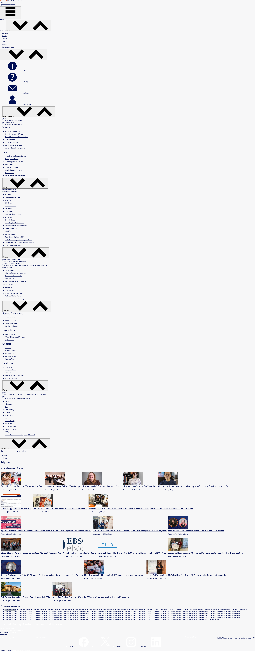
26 (130, 612)
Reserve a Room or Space (12, 197)
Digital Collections (10, 334)
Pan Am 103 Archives (11, 321)
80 (219, 618)
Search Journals (9, 353)
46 (189, 614)
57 (115, 616)
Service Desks (9, 164)
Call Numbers (9, 211)
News (6, 418)
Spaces (5, 187)
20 (41, 612)
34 (11, 614)
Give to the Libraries (11, 429)
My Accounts (26, 104)
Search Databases (10, 356)
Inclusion (7, 412)
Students (5, 33)
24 (100, 612)
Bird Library (8, 217)
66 (11, 618)
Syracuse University (8, 47)
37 (55, 614)
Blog (6, 407)
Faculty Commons (10, 206)
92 (160, 620)
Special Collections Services (13, 145)
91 (145, 620)
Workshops (8, 288)
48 (219, 614)
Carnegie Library (10, 220)
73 (115, 618)
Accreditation (243, 638)
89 (115, 620)
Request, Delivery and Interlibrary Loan (16, 137)
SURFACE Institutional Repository (15, 337)
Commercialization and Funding (14, 299)
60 (160, 616)
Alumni (4, 39)
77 (174, 618)
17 (241, 610)
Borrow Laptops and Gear (13, 131)
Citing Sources (9, 290)
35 (26, 614)
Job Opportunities (10, 426)
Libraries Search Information (13, 170)
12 (167, 610)
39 (85, 614)
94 (189, 620)
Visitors (4, 41)
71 (85, 618)
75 (145, 618)
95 (204, 620)
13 (182, 610)
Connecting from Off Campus (14, 162)
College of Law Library (11, 228)
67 (26, 618)
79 (204, 618)
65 (234, 616)
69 (55, 618)
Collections (6, 310)
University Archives (11, 323)
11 (152, 610)
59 (145, 616)
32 (219, 612)
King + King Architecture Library (14, 223)
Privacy (224, 638)
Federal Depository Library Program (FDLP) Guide (20, 435)
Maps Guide (8, 373)
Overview (8, 348)
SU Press (7, 432)
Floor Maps (8, 209)
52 (41, 616)
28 (160, 612)
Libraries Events (9, 421)
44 (160, 614)
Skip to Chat (10, 1)
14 (196, 610)
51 (26, 616)
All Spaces (8, 195)
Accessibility (230, 638)
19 (26, 612)
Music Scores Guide (11, 378)
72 (100, 618)
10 (137, 610)
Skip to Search (3, 1)
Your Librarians (9, 173)
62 (189, 616)
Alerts (24, 70)
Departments (9, 415)
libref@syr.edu (3, 634)
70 (70, 618)
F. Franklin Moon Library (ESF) (14, 245)
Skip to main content (18, 1)
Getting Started (9, 270)
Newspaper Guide (10, 370)
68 (41, 618)
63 (204, 616)
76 (160, 618)
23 (85, 612)
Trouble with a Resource (12, 167)
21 (55, 612)
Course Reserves (10, 140)
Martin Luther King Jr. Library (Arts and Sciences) (19, 243)
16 (226, 610)
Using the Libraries (8, 116)
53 (55, 616)
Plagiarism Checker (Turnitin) (13, 296)
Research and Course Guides (13, 276)
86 (70, 620)
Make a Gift (251, 638)
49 (234, 614)
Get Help (25, 82)
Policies (7, 401)
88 (100, 620)
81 (234, 618)
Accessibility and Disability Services (15, 156)
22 (70, 612)
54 (70, 616)
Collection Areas (10, 318)
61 (174, 616)
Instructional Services (11, 142)
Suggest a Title (9, 359)
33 (234, 612)
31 (204, 612)
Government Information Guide (14, 376)
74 (130, 618)
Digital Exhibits (9, 340)
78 (189, 618)
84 (41, 620)
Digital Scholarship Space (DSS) (14, 237)
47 (204, 614)
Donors (4, 44)
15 (211, 610)
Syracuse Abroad (10, 234)
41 (115, 614)
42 (130, 614)
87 (85, 620)
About (5, 390)
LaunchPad (8, 231)
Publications (8, 404)
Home (5, 455)
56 (100, 616)
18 (11, 612)
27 (145, 612)
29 (174, 612)
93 (174, 620)
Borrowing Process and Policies (14, 134)
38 (70, 614)
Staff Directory (9, 410)
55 (85, 616)
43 (145, 614)
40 (100, 614)
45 (174, 614)
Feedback (25, 93)
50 (11, 616)
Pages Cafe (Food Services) (13, 214)
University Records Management (15, 148)
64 (219, 616)
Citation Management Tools (13, 293)
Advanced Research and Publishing (15, 273)
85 (55, 620)
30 (189, 612)
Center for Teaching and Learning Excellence (18, 240)
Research (6, 257)
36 (41, 614)
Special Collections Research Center (16, 226)
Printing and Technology (12, 159)
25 (115, 612)
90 (130, 620)
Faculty (4, 36)
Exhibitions (8, 203)
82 (11, 620)
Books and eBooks (10, 351)
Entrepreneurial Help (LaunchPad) (15, 176)
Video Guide (8, 367)
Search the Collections (11, 326)
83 (26, 620)
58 (130, 616)
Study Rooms (9, 200)
